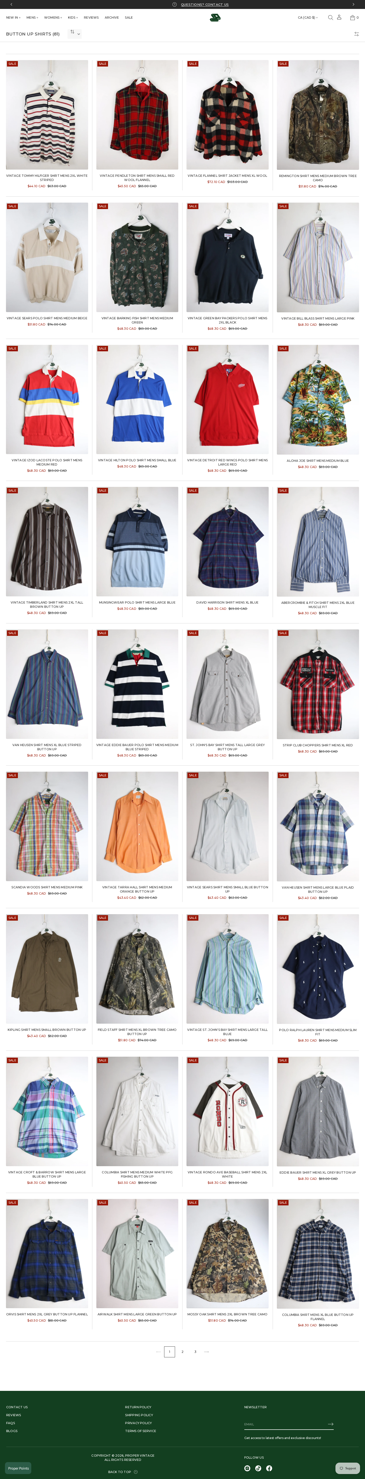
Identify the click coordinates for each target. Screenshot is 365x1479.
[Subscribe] (331, 1424)
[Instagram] (247, 1468)
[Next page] (206, 1351)
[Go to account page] (339, 19)
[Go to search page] (330, 17)
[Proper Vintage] (215, 17)
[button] (330, 17)
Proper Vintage (139, 1455)
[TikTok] (258, 1468)
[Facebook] (269, 1468)
